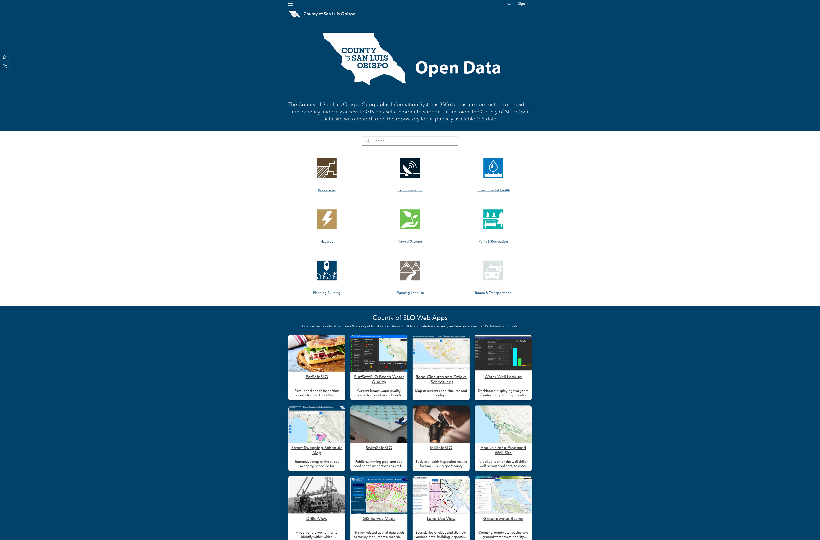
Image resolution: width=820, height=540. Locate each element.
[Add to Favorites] (4, 57)
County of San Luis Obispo (329, 13)
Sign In (523, 3)
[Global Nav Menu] (291, 3)
